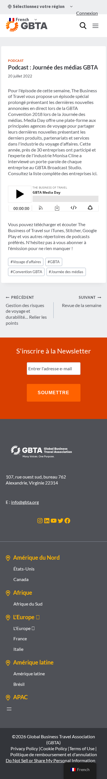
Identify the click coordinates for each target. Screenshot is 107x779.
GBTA (54, 261)
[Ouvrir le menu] (95, 26)
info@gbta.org (25, 502)
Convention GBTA (26, 271)
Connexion (87, 13)
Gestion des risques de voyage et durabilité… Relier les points (26, 310)
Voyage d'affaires (26, 261)
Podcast (16, 60)
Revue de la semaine (81, 301)
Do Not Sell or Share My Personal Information (50, 760)
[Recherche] (83, 25)
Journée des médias (66, 271)
